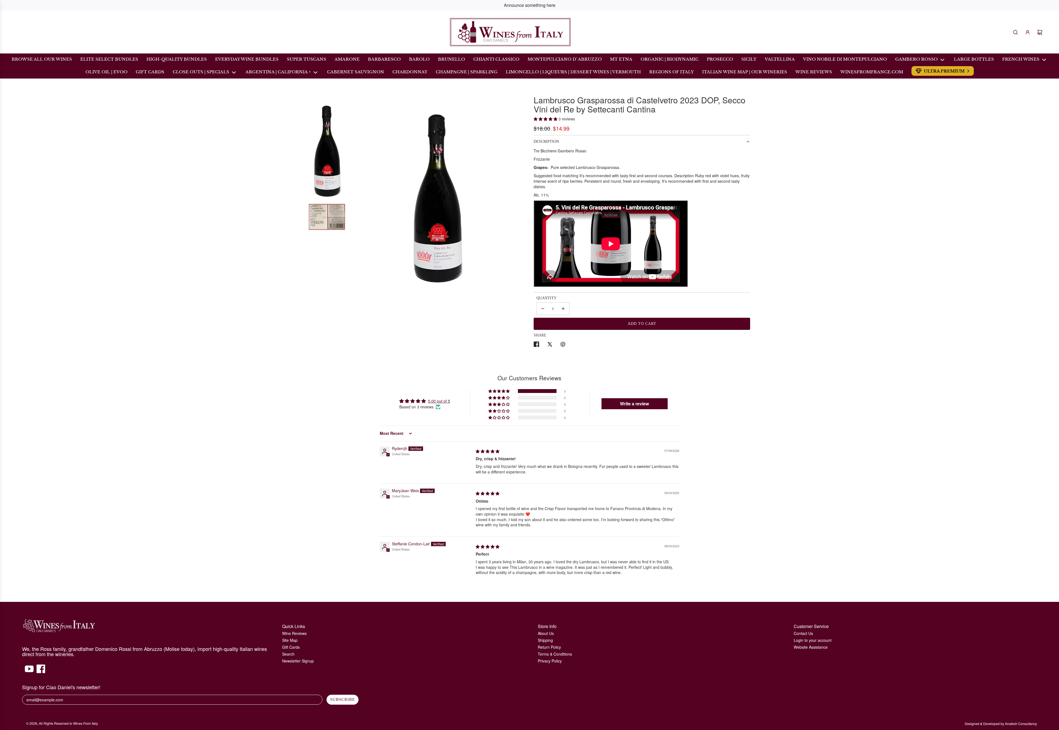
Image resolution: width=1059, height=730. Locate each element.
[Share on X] (550, 344)
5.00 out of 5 (439, 401)
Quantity (546, 298)
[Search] (1015, 32)
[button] (546, 119)
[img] (487, 451)
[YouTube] (29, 671)
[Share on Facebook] (536, 344)
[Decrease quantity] (543, 309)
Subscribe (342, 699)
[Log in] (1027, 32)
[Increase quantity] (563, 309)
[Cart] (1040, 32)
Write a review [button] (634, 403)
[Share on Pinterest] (563, 344)
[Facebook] (40, 671)
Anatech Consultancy (1021, 723)
